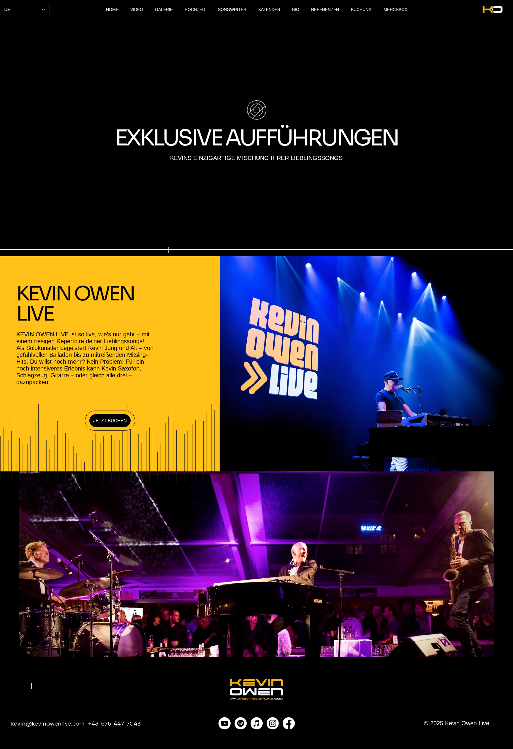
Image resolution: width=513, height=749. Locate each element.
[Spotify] (241, 723)
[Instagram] (273, 723)
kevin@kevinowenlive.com (48, 723)
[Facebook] (289, 723)
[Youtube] (224, 723)
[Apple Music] (257, 723)
